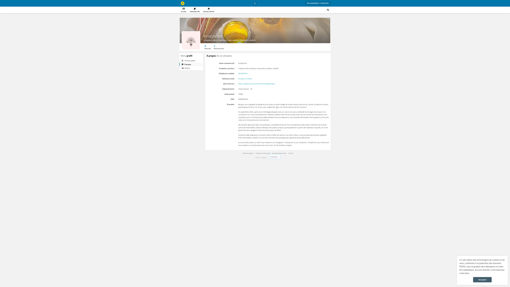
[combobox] (274, 156)
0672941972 (243, 73)
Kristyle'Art (213, 36)
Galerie (187, 68)
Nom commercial (226, 63)
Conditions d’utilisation (263, 153)
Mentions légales (248, 153)
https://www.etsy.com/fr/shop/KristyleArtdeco (256, 84)
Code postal (229, 94)
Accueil (183, 11)
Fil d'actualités (189, 61)
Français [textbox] (273, 156)
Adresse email (228, 78)
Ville (232, 99)
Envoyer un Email (245, 78)
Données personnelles (279, 153)
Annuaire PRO (195, 11)
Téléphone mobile (226, 73)
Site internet (228, 84)
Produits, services (226, 68)
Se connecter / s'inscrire (318, 3)
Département (228, 89)
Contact (290, 153)
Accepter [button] (482, 280)
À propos (187, 64)
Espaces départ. (209, 11)
